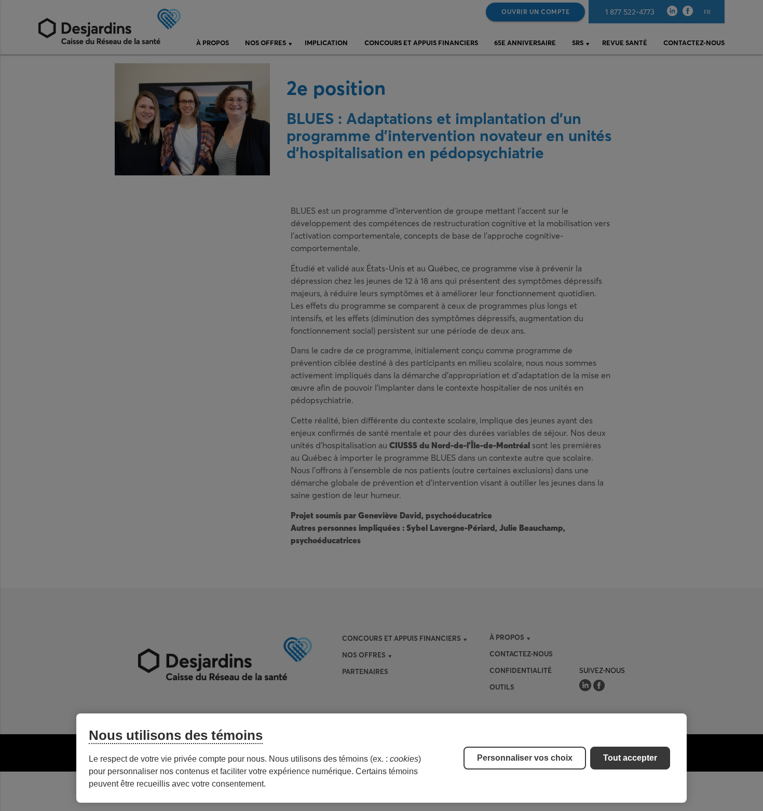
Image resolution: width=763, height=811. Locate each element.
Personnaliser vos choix (525, 757)
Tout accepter (630, 757)
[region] (381, 758)
